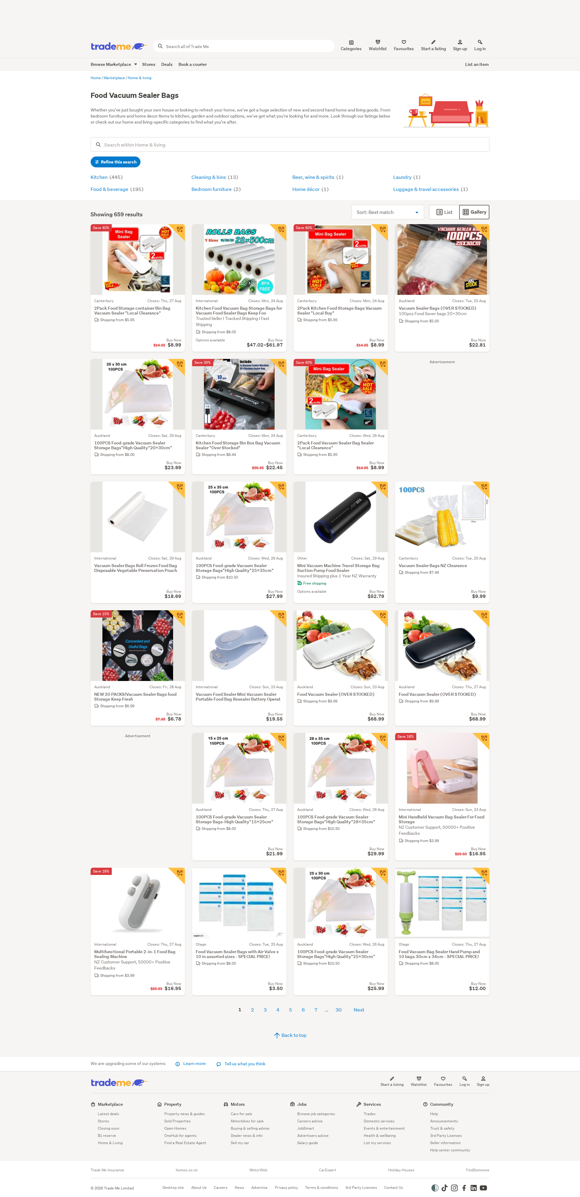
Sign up (460, 48)
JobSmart (305, 1128)
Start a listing (392, 1084)
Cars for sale (241, 1113)
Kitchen (99, 177)
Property (173, 1104)
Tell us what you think (245, 1063)
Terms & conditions (321, 1187)
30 (339, 1009)
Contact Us (393, 1187)
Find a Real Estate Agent (185, 1142)
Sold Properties (177, 1121)
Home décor (306, 189)
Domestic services (379, 1121)
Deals (166, 64)
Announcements (444, 1121)
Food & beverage (110, 189)
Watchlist (419, 1084)
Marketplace (110, 1104)
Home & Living (110, 1142)
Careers (220, 1187)
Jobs (302, 1104)
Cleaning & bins (209, 177)
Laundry (402, 177)
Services (372, 1104)
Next (359, 1009)
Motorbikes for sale (247, 1121)
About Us (199, 1187)
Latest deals (108, 1113)
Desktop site (173, 1187)
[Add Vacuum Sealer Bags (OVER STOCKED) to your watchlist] (480, 232)
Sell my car (240, 1142)
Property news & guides (184, 1113)
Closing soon (108, 1128)
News (239, 1187)
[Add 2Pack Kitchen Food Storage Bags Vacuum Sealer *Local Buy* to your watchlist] (379, 232)
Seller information (445, 1142)
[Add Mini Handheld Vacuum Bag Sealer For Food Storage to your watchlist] (480, 741)
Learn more (194, 1063)
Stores (148, 64)
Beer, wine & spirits (313, 177)
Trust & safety (442, 1128)
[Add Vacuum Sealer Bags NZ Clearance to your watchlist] (480, 490)
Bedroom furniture (212, 189)
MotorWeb (258, 1170)
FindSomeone (477, 1170)
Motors (238, 1104)
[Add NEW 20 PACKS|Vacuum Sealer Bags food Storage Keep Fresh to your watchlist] (176, 618)
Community (441, 1104)
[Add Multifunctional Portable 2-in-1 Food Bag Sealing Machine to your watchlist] (176, 876)
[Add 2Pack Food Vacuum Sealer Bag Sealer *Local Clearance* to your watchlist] (379, 367)
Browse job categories (316, 1113)
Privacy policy (286, 1187)
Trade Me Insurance (107, 1170)
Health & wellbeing (380, 1135)
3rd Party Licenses (446, 1135)
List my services (377, 1142)
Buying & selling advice (250, 1128)
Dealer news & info (247, 1135)
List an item (477, 64)
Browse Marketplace (111, 64)
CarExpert (327, 1170)
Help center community (450, 1150)
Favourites (443, 1084)
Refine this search (118, 162)
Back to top (294, 1035)
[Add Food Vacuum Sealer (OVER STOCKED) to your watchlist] (379, 618)
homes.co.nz (187, 1170)
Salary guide (307, 1142)
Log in (480, 48)
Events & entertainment (384, 1128)
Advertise (259, 1187)
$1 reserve (107, 1135)
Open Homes (175, 1128)
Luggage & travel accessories (426, 189)
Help (434, 1113)
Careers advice (310, 1121)
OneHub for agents (180, 1135)
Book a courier (193, 64)
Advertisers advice (313, 1135)
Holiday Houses (401, 1170)
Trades (369, 1113)
